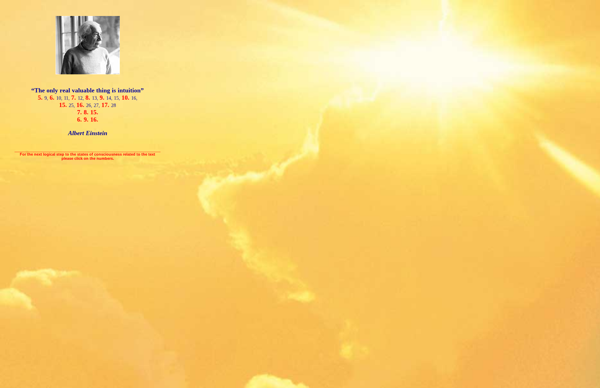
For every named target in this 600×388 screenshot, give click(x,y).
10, (60, 98)
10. (126, 97)
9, (47, 98)
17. (106, 104)
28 (113, 105)
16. (81, 104)
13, (96, 98)
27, (97, 105)
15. (64, 104)
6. (53, 97)
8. (88, 97)
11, (67, 98)
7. (74, 97)
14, (110, 98)
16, (134, 98)
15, (118, 98)
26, (90, 105)
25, (72, 105)
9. (103, 97)
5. (41, 97)
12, (81, 98)
